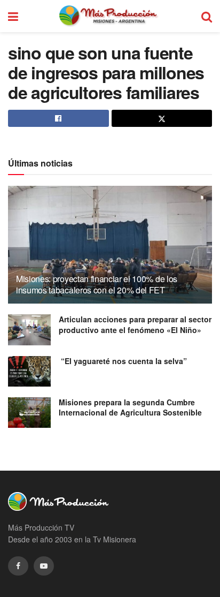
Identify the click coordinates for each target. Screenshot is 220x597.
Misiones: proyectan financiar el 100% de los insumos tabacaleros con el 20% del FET (96, 284)
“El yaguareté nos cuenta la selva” (123, 361)
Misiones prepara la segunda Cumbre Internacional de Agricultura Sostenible (130, 407)
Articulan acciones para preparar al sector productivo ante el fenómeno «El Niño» (135, 324)
